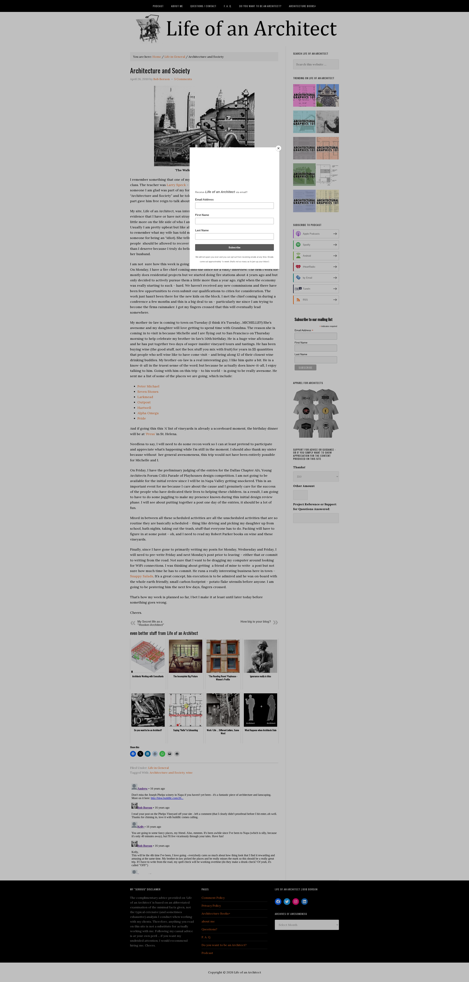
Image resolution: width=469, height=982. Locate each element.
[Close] (278, 148)
